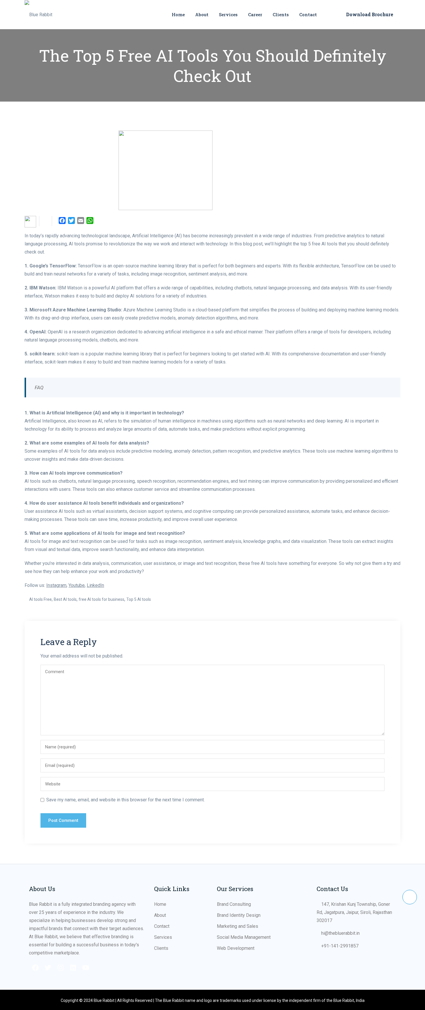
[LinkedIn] (74, 967)
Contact (308, 14)
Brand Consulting (234, 904)
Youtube (77, 585)
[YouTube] (86, 967)
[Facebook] (36, 967)
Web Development (235, 948)
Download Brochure (369, 14)
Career (255, 14)
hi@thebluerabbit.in (340, 933)
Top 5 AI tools (138, 599)
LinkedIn (95, 585)
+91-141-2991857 (340, 946)
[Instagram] (61, 967)
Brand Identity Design (238, 915)
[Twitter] (49, 967)
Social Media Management (244, 937)
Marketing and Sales (237, 926)
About (201, 14)
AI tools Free (40, 599)
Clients (281, 14)
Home (178, 14)
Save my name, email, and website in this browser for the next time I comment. (125, 800)
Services (228, 14)
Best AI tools (65, 599)
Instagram (56, 585)
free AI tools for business (101, 599)
